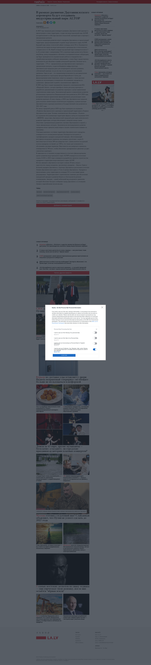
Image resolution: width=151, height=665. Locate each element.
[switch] (95, 333)
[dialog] (75, 332)
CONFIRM (64, 355)
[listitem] (75, 329)
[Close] (102, 307)
